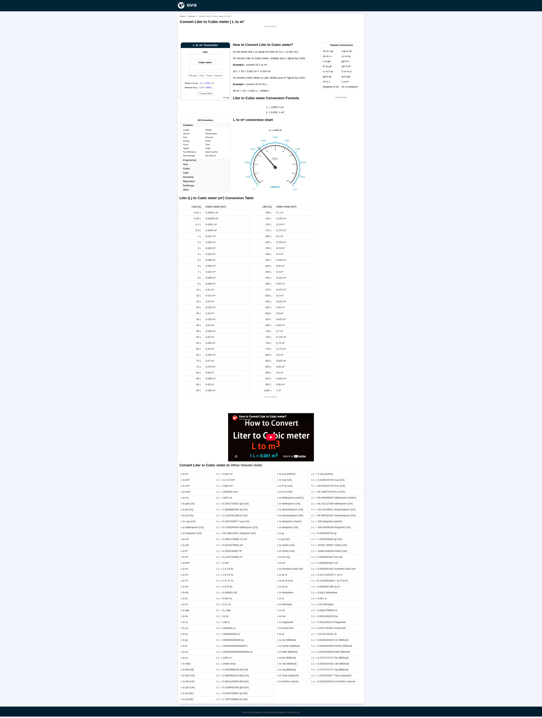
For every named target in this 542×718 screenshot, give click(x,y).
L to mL (185, 497)
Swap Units (205, 93)
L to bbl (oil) (187, 669)
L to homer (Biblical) (288, 645)
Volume (186, 133)
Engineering (189, 160)
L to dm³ (185, 562)
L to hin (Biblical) (286, 657)
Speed (186, 148)
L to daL (185, 610)
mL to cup (328, 51)
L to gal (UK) (188, 687)
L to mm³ (186, 491)
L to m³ (184, 474)
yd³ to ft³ (346, 66)
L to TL (184, 580)
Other (186, 190)
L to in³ (345, 81)
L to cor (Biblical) (286, 640)
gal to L (345, 61)
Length (186, 130)
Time (207, 144)
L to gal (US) (188, 503)
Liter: (205, 52)
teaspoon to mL (331, 86)
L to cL (184, 622)
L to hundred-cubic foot (290, 568)
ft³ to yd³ (327, 66)
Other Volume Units (246, 465)
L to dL (184, 616)
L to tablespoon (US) (192, 527)
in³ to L (326, 81)
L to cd (281, 610)
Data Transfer (211, 152)
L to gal (326, 61)
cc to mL (346, 56)
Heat (185, 164)
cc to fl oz (328, 71)
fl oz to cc (347, 71)
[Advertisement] (271, 34)
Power (208, 141)
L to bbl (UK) (188, 681)
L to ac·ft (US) (285, 580)
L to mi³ (185, 539)
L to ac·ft (282, 574)
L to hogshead (285, 622)
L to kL (184, 598)
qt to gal (346, 76)
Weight (208, 130)
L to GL (185, 586)
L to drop (186, 663)
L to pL (184, 640)
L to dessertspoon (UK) (290, 515)
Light (186, 173)
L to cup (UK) (284, 479)
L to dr (280, 634)
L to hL (184, 604)
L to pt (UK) (187, 699)
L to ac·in (282, 586)
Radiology (188, 185)
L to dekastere (285, 592)
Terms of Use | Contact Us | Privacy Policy (259, 712)
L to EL (185, 568)
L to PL (185, 574)
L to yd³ (185, 545)
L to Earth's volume (288, 681)
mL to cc (327, 56)
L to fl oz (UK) (285, 491)
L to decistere (284, 604)
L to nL (184, 634)
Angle (207, 148)
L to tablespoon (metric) (290, 497)
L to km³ (185, 479)
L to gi (280, 533)
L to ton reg (283, 557)
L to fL (184, 645)
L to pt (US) (187, 515)
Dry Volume (210, 155)
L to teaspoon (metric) (289, 521)
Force (185, 144)
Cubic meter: (205, 62)
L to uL (184, 628)
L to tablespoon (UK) (288, 503)
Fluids (186, 168)
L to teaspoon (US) (191, 533)
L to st (280, 598)
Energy (186, 141)
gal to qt (327, 76)
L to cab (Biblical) (287, 663)
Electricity (188, 177)
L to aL (184, 651)
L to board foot (285, 628)
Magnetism (189, 181)
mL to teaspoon (350, 86)
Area (185, 137)
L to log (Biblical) (286, 669)
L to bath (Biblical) (287, 651)
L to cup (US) (188, 521)
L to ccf (281, 562)
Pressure (209, 137)
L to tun (281, 616)
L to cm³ (185, 485)
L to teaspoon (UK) (287, 527)
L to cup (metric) (286, 474)
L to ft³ (184, 551)
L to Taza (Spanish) (288, 675)
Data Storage (189, 155)
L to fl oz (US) (285, 485)
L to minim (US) (286, 545)
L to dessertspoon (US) (290, 509)
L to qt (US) (187, 509)
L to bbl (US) (188, 675)
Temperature (211, 133)
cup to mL (347, 51)
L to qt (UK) (187, 693)
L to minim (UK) (286, 551)
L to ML (185, 592)
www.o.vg (296, 712)
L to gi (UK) (283, 539)
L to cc (184, 657)
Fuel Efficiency (189, 152)
